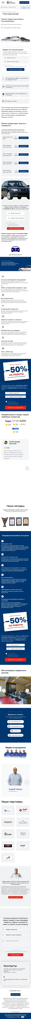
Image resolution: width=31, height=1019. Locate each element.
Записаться (23, 138)
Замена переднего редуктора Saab (8, 162)
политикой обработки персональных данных (15, 66)
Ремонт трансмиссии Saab (11, 12)
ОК (22, 1017)
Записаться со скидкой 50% (15, 407)
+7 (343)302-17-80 (25, 7)
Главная (3, 11)
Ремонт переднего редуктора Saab (8, 154)
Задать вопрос (15, 954)
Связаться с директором (15, 897)
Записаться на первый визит (15, 659)
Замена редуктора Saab (8, 137)
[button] (27, 468)
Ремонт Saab (12, 11)
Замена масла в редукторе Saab (7, 171)
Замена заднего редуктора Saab (7, 146)
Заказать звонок (24, 2)
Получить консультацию (15, 69)
